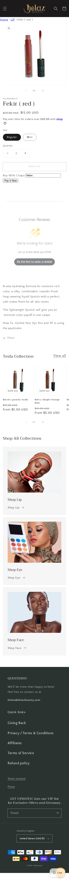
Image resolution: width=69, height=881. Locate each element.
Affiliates (15, 743)
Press (11, 786)
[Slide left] (26, 90)
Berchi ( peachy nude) (15, 399)
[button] (5, 8)
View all (59, 356)
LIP (13, 19)
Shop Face (14, 648)
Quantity (8, 145)
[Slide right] (43, 90)
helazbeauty (38, 865)
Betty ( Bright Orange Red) (47, 401)
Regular (12, 137)
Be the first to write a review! (34, 262)
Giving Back (17, 723)
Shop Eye (14, 577)
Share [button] (11, 337)
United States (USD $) (32, 838)
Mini (30, 137)
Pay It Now (10, 180)
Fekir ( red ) (25, 19)
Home (4, 19)
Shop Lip (14, 507)
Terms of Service (21, 753)
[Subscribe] (57, 813)
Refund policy (19, 763)
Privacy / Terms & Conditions (31, 733)
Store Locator (17, 778)
